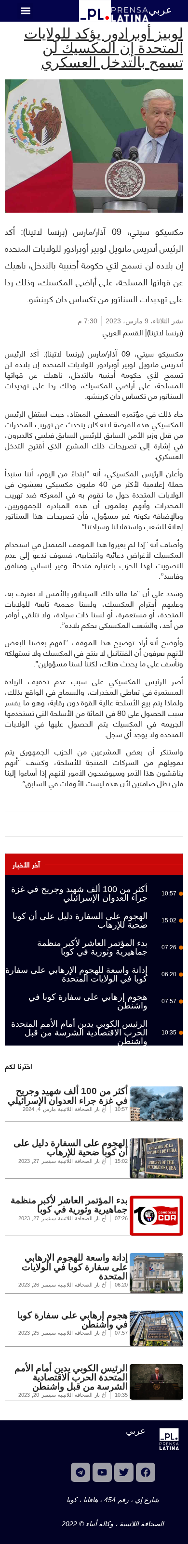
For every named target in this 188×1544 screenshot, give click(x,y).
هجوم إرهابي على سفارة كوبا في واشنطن (88, 1001)
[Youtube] (102, 1472)
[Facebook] (145, 1472)
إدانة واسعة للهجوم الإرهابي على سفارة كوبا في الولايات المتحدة (76, 974)
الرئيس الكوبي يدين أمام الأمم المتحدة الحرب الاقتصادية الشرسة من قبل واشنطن (79, 1032)
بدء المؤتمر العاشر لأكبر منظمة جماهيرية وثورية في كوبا (92, 947)
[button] (25, 11)
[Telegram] (80, 1472)
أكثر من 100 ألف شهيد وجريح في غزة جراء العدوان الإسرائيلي (79, 893)
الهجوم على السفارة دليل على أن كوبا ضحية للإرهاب (80, 920)
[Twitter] (124, 1472)
